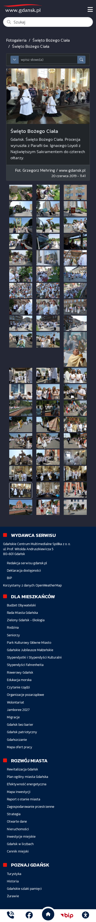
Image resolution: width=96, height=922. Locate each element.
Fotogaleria (16, 40)
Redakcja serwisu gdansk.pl (27, 563)
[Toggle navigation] (90, 10)
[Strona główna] (10, 916)
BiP (9, 577)
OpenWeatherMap (49, 585)
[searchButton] (81, 60)
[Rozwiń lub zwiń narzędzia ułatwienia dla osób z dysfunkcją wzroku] (85, 915)
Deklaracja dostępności (24, 570)
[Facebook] (29, 916)
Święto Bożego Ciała (51, 40)
